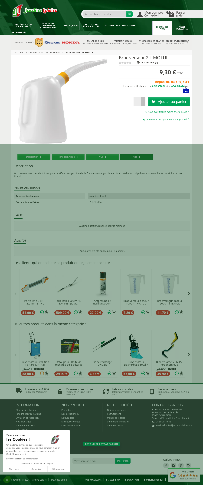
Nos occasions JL (70, 413)
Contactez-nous (115, 425)
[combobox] (104, 14)
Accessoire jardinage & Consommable (48, 25)
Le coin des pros (162, 28)
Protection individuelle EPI (91, 25)
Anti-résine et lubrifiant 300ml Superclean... (102, 303)
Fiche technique (66, 156)
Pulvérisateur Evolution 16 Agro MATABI (35, 363)
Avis (135, 156)
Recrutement (114, 413)
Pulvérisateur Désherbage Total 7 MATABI (136, 364)
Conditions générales (118, 421)
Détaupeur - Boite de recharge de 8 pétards (68, 363)
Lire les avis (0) (149, 62)
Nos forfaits (129, 25)
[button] (7, 479)
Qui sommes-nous (116, 409)
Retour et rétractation (101, 443)
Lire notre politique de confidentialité (22, 459)
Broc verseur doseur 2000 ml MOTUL (169, 302)
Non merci (14, 469)
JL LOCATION (131, 479)
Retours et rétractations (28, 413)
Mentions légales (116, 417)
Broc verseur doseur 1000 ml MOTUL (136, 302)
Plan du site (22, 429)
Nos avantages (23, 421)
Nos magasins (93, 479)
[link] (166, 465)
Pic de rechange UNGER (102, 363)
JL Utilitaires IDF (153, 479)
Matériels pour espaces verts (23, 25)
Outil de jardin (70, 25)
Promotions (19, 32)
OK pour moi (58, 469)
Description (32, 156)
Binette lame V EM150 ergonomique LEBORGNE (169, 364)
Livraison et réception (27, 417)
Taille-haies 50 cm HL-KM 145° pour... (68, 302)
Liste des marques (71, 425)
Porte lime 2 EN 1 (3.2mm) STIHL (35, 302)
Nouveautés (67, 417)
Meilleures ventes (70, 421)
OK (129, 13)
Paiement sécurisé (25, 425)
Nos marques (112, 25)
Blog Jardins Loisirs (26, 409)
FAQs (100, 156)
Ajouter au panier (172, 101)
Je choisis (36, 469)
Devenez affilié (59, 479)
